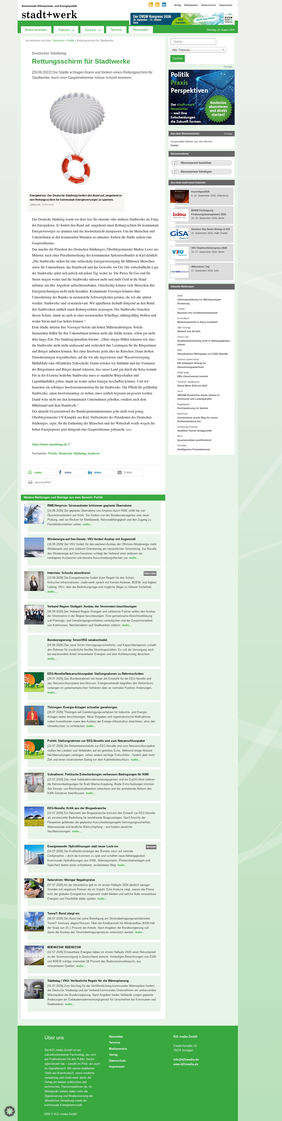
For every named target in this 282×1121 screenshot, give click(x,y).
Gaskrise (94, 453)
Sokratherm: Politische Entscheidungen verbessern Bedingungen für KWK (98, 774)
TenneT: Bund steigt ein (63, 913)
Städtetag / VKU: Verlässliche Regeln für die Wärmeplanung (88, 980)
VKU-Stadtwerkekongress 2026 (209, 248)
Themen (64, 30)
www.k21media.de (185, 1064)
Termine (116, 30)
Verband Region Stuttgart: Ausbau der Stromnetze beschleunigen (92, 606)
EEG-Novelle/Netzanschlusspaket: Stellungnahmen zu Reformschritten (95, 673)
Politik (70, 40)
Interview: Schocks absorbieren (68, 573)
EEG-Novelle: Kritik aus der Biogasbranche (76, 808)
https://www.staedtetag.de (49, 444)
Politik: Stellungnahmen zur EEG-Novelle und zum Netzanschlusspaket (96, 740)
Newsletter (140, 30)
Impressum (116, 1066)
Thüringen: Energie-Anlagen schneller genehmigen (82, 707)
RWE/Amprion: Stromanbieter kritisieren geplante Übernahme (89, 505)
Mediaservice (118, 1048)
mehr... (87, 524)
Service (90, 30)
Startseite (58, 40)
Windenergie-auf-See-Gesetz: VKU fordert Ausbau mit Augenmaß (91, 539)
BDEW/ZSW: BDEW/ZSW (64, 947)
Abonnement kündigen (196, 171)
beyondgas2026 (200, 191)
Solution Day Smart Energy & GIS (210, 229)
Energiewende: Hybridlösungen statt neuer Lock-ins (82, 846)
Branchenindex (36, 30)
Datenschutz (117, 1060)
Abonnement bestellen (196, 162)
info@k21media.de (186, 1059)
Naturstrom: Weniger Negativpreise (71, 880)
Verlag (113, 1054)
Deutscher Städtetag (72, 453)
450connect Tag (200, 266)
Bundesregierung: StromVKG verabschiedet (77, 640)
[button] (93, 148)
